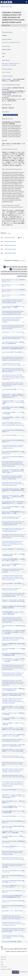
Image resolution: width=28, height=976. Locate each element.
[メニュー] (26, 2)
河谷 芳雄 (4, 87)
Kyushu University (6, 72)
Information (3, 957)
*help (11, 118)
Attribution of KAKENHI (6, 969)
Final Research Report (9, 237)
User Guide (3, 959)
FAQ (2, 962)
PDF (20, 237)
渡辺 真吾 (4, 91)
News (2, 964)
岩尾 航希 (4, 99)
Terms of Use (4, 966)
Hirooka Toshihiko (6, 79)
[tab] (14, 260)
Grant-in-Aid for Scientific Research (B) (11, 42)
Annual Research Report (10, 241)
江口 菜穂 (4, 96)
